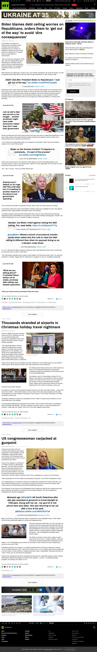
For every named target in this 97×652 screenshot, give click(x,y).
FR (14, 0)
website (25, 559)
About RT (74, 635)
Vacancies (74, 643)
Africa (50, 8)
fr (14, 623)
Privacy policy (75, 633)
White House (52, 302)
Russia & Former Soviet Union (19, 8)
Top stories (68, 21)
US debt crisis (40, 302)
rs (16, 623)
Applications (51, 633)
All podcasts (92, 175)
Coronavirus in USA (7, 418)
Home (4, 20)
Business (39, 8)
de (12, 623)
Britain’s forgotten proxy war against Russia (78, 167)
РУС (9, 0)
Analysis (65, 8)
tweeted (16, 217)
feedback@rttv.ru (6, 308)
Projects (93, 8)
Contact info (75, 639)
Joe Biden (5, 302)
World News (32, 8)
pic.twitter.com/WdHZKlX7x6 (36, 511)
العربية (3, 0)
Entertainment (79, 8)
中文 (19, 0)
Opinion (71, 8)
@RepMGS (26, 497)
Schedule (50, 637)
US (46, 302)
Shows (86, 8)
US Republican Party (28, 302)
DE (11, 0)
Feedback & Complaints (77, 641)
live (74, 4)
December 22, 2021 (43, 515)
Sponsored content (53, 639)
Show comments (32, 314)
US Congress (6, 570)
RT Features (57, 8)
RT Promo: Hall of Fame (78, 637)
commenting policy (17, 307)
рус (9, 623)
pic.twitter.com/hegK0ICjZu (32, 155)
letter (5, 250)
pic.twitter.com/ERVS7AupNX (42, 83)
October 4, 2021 (39, 86)
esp (6, 623)
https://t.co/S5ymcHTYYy (45, 225)
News (3, 631)
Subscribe (73, 91)
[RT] (28, 1)
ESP (6, 0)
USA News (8, 20)
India (45, 8)
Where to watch (52, 635)
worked (39, 549)
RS (16, 0)
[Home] (5, 6)
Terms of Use (75, 631)
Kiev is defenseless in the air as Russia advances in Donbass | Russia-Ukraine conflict (51, 4)
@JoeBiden (13, 235)
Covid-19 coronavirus (21, 418)
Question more (18, 5)
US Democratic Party (15, 302)
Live (49, 631)
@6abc (18, 511)
